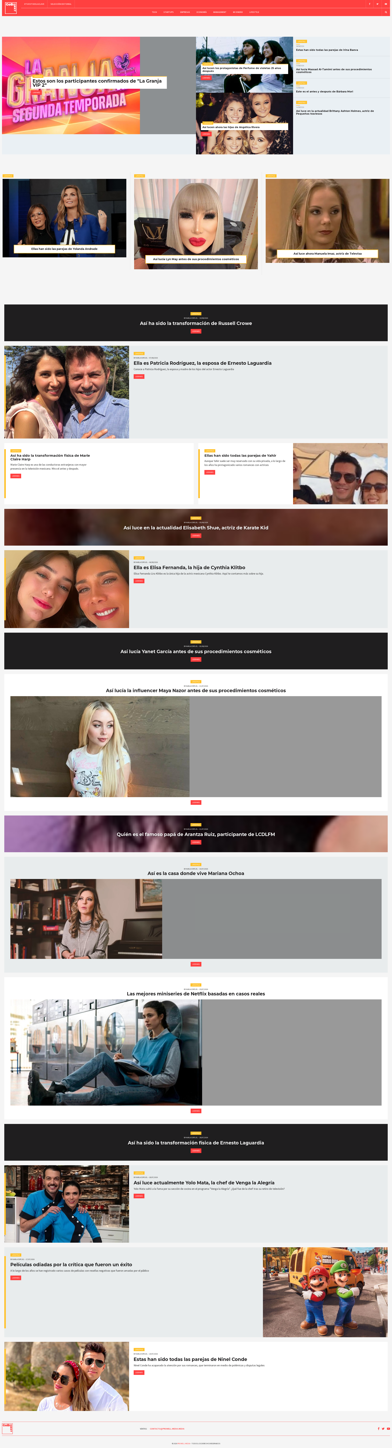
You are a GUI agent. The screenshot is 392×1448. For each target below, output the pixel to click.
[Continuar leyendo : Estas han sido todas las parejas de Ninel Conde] (66, 1376)
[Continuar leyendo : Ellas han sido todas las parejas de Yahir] (341, 473)
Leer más (36, 92)
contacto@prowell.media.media (167, 1428)
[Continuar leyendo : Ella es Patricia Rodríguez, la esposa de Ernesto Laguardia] (66, 392)
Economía (202, 12)
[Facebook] (369, 4)
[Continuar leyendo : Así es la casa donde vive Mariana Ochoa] (196, 919)
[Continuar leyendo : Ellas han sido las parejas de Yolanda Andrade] (64, 218)
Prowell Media (183, 1443)
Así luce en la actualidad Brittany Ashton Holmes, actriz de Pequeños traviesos (335, 111)
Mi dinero (238, 12)
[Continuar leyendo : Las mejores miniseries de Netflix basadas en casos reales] (196, 1052)
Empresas (185, 12)
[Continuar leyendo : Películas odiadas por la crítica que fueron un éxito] (325, 1292)
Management (219, 12)
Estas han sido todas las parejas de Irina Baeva (327, 48)
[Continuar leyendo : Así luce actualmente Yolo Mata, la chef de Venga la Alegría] (66, 1204)
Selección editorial (61, 4)
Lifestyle (254, 12)
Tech (154, 12)
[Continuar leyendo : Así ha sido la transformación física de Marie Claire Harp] (147, 473)
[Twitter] (377, 4)
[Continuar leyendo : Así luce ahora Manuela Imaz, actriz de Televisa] (327, 221)
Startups (169, 12)
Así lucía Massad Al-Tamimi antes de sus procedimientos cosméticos (334, 69)
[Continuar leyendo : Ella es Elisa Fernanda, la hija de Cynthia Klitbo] (66, 589)
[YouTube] (386, 4)
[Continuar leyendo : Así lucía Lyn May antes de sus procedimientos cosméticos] (196, 224)
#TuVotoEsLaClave (34, 4)
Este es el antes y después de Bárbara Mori (324, 90)
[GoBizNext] (11, 8)
